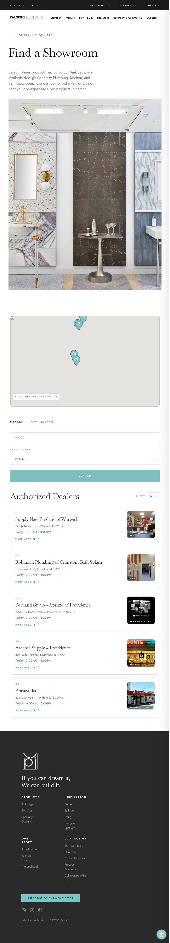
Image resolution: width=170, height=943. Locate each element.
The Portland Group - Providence (141, 621)
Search (85, 476)
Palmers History (26, 858)
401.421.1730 (74, 845)
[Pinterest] (40, 910)
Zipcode (16, 422)
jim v (132, 535)
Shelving (26, 810)
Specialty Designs (27, 819)
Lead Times (152, 5)
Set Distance (20, 449)
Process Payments (70, 867)
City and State (42, 422)
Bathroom (70, 810)
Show (140, 496)
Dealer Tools (100, 5)
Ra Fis (132, 578)
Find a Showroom (75, 858)
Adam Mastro (135, 664)
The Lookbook (29, 866)
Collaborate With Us (75, 878)
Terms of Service (32, 919)
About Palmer (30, 849)
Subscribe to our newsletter (50, 898)
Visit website (25, 539)
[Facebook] (32, 910)
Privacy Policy (59, 919)
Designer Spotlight (70, 825)
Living (68, 817)
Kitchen (68, 804)
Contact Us (127, 5)
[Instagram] (23, 910)
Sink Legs (27, 804)
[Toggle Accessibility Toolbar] (161, 934)
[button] (76, 360)
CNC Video (38, 5)
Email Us (70, 852)
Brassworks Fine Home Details (141, 707)
